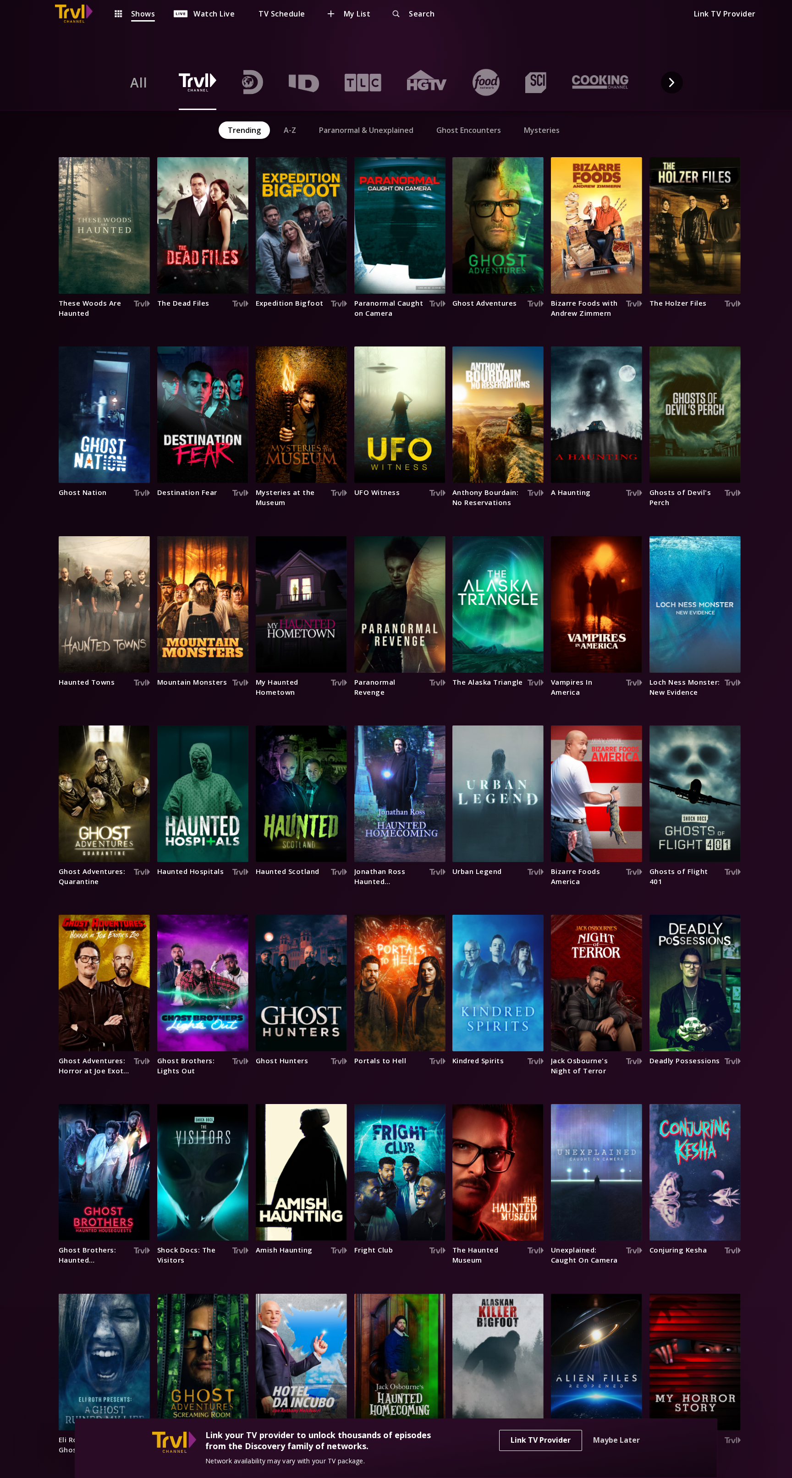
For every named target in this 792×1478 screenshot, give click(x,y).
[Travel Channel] (78, 14)
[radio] (139, 82)
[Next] (672, 82)
